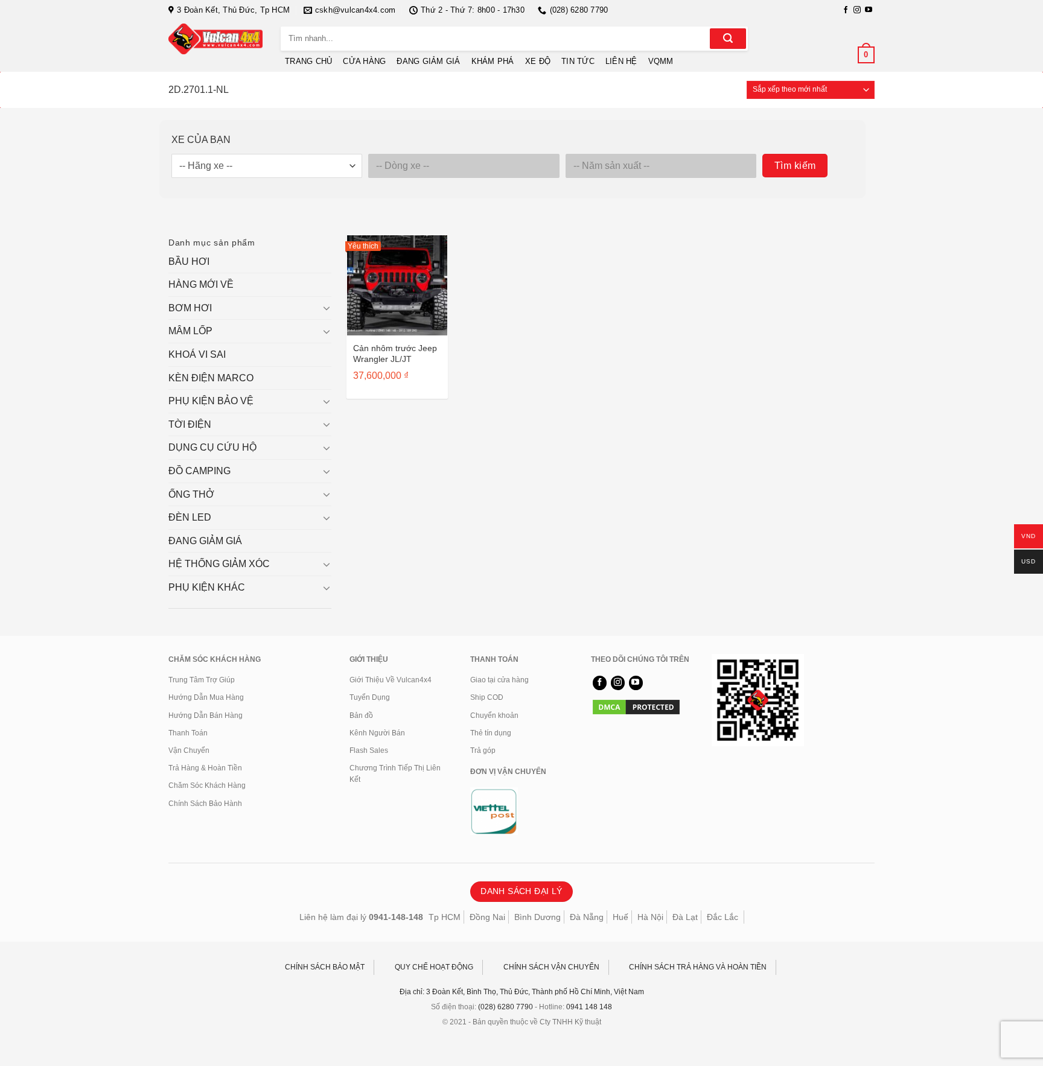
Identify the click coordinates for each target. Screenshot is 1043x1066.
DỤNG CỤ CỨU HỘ (212, 447)
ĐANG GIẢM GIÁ (428, 61)
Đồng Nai (487, 917)
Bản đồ (361, 715)
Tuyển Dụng (369, 697)
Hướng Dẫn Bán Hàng (205, 715)
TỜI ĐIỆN (189, 424)
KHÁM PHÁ (492, 61)
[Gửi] (728, 38)
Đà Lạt (685, 917)
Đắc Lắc (722, 917)
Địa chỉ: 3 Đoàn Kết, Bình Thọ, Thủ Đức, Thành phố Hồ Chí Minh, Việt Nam (522, 992)
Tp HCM (445, 917)
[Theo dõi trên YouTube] (868, 10)
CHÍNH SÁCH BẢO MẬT (325, 967)
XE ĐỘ (537, 61)
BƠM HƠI (190, 308)
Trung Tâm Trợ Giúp (201, 680)
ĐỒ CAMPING (199, 471)
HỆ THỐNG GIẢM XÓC (219, 564)
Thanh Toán (188, 733)
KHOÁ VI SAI (197, 354)
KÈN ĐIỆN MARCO (211, 378)
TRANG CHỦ (308, 61)
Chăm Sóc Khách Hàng (207, 785)
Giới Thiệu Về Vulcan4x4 (390, 680)
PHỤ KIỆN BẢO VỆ (211, 401)
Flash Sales (368, 750)
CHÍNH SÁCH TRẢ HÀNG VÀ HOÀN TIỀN (698, 967)
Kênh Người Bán (377, 733)
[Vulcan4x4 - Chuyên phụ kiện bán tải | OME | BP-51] (215, 39)
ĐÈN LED (189, 517)
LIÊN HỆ (621, 61)
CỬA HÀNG (364, 61)
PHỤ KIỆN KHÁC (206, 587)
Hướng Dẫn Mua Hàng (206, 697)
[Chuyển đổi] (326, 307)
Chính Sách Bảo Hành (205, 803)
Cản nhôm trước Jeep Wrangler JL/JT (395, 353)
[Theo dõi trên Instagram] (857, 10)
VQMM (661, 61)
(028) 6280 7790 (505, 1007)
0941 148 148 (589, 1007)
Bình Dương (537, 917)
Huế (620, 917)
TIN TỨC (578, 61)
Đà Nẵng (587, 917)
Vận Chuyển (188, 750)
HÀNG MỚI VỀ (201, 284)
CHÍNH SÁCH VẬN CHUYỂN (551, 967)
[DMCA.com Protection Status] (636, 706)
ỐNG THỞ (191, 494)
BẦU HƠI (188, 261)
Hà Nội (650, 917)
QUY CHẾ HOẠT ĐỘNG (434, 967)
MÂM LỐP (190, 331)
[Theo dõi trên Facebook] (845, 10)
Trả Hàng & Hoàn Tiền (205, 768)
